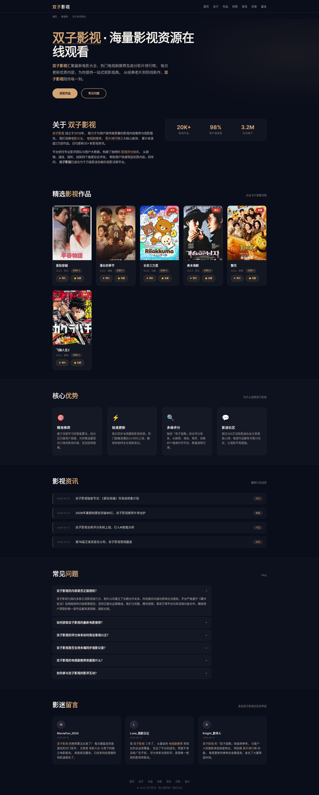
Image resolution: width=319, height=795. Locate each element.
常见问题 (93, 93)
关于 (216, 6)
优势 (235, 6)
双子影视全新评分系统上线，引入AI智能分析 (105, 527)
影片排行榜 (112, 138)
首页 (206, 6)
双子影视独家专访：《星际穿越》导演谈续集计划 (107, 498)
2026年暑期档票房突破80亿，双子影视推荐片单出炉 (111, 513)
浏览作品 (65, 93)
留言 (264, 6)
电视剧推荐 (94, 138)
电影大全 (77, 138)
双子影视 (58, 133)
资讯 (244, 6)
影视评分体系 (130, 152)
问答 (254, 6)
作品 (225, 6)
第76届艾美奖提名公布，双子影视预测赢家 (104, 542)
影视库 (64, 16)
